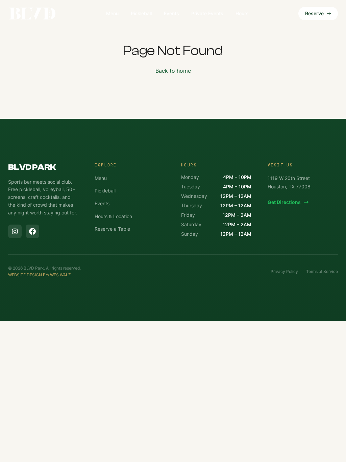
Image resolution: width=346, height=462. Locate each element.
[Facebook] (32, 231)
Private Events (207, 13)
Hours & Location (113, 216)
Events (171, 13)
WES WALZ (60, 274)
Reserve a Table (112, 229)
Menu (112, 13)
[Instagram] (15, 231)
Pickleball (141, 13)
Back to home (173, 70)
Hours (242, 13)
